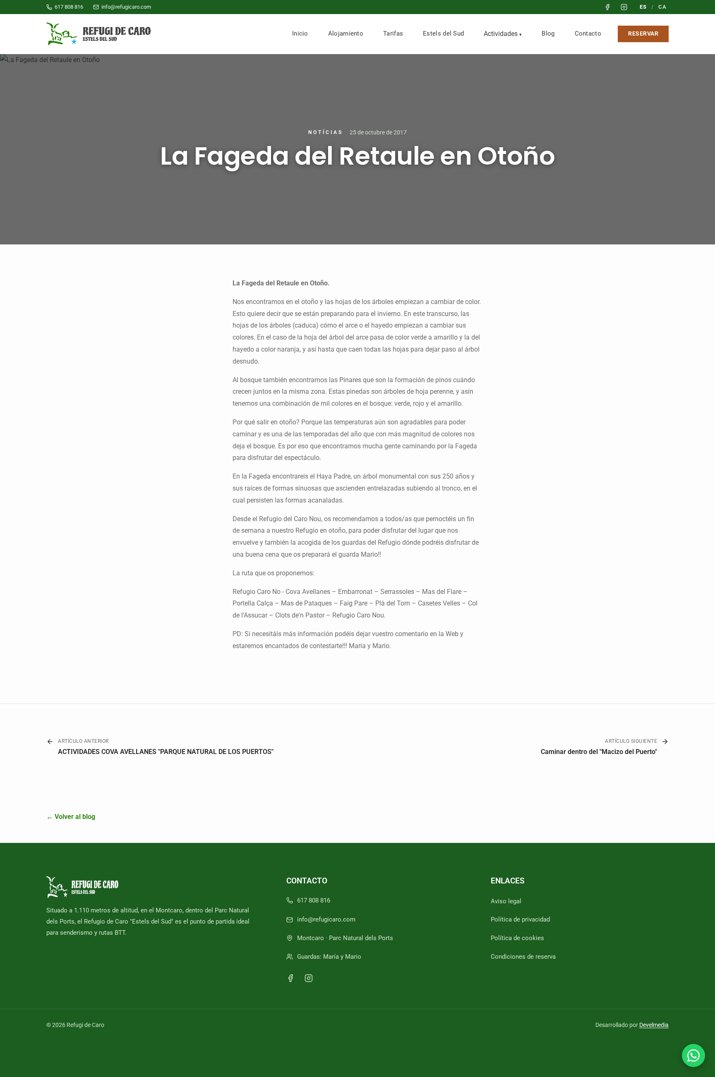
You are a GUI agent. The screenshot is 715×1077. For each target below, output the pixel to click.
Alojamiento (345, 33)
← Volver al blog (70, 817)
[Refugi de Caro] (100, 33)
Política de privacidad (520, 919)
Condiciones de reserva (523, 956)
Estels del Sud (443, 33)
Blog (548, 33)
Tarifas (393, 33)
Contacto (588, 33)
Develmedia (654, 1025)
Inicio (300, 33)
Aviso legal (506, 901)
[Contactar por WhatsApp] (693, 1055)
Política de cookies (517, 938)
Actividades (501, 34)
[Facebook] (290, 978)
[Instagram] (309, 978)
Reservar (643, 33)
